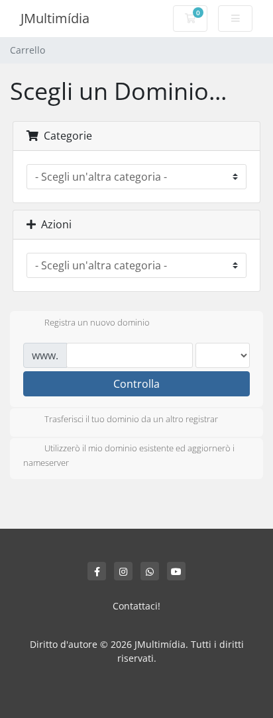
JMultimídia (55, 18)
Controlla (136, 384)
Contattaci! (136, 606)
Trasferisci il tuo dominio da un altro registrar (131, 420)
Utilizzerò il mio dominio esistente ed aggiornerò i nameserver (129, 456)
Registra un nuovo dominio (97, 322)
